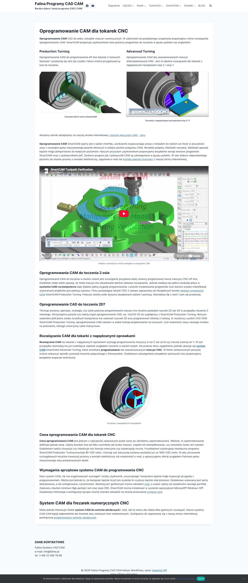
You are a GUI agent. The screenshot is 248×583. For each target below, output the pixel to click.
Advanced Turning (140, 51)
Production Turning (54, 51)
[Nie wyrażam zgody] (244, 578)
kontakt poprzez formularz (138, 159)
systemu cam (154, 492)
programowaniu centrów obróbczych (75, 517)
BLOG (201, 5)
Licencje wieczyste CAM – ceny (127, 135)
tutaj (147, 484)
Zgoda (201, 578)
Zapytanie (114, 5)
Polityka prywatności (186, 578)
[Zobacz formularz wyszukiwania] (210, 5)
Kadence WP (159, 570)
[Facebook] (87, 5)
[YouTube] (92, 5)
